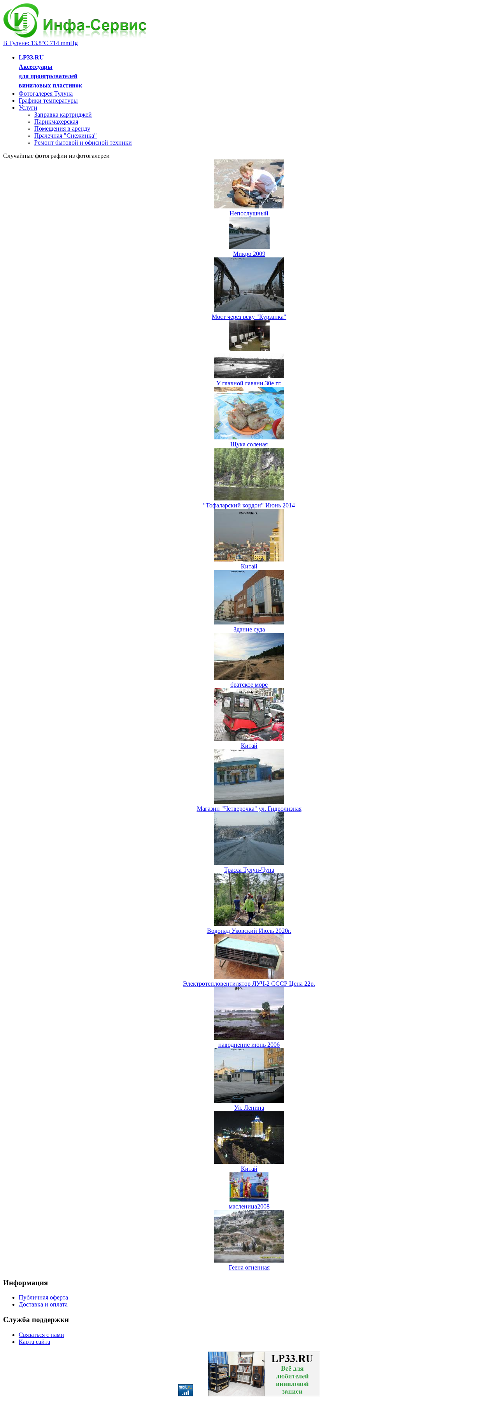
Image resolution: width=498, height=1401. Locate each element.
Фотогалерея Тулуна (46, 93)
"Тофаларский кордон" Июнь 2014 (249, 505)
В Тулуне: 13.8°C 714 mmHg (40, 43)
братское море (249, 684)
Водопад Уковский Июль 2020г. (249, 930)
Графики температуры (48, 100)
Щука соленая (249, 444)
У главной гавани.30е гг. (249, 383)
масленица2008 (249, 1206)
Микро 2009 (249, 253)
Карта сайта (34, 1341)
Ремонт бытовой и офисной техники (83, 142)
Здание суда (249, 629)
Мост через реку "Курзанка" (249, 316)
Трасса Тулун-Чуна (249, 869)
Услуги (28, 107)
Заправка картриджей (63, 114)
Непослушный (249, 213)
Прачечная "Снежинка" (65, 135)
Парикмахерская (56, 121)
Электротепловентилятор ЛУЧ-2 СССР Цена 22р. (249, 983)
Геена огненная (249, 1267)
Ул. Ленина (249, 1107)
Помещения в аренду (62, 128)
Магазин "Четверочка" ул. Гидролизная (249, 808)
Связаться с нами (41, 1334)
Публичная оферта (43, 1297)
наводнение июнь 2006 (249, 1044)
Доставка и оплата (43, 1304)
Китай (249, 566)
